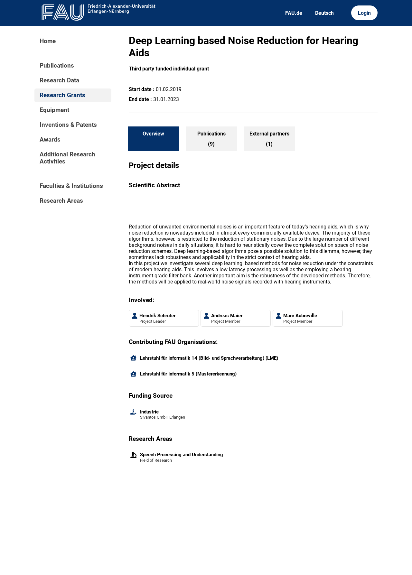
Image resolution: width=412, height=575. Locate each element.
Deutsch (324, 13)
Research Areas (61, 200)
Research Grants (62, 95)
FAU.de (293, 13)
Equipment (54, 110)
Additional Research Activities (67, 158)
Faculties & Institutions (71, 186)
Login (364, 13)
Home (48, 41)
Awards (50, 139)
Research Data (59, 80)
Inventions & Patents (68, 124)
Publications (57, 65)
